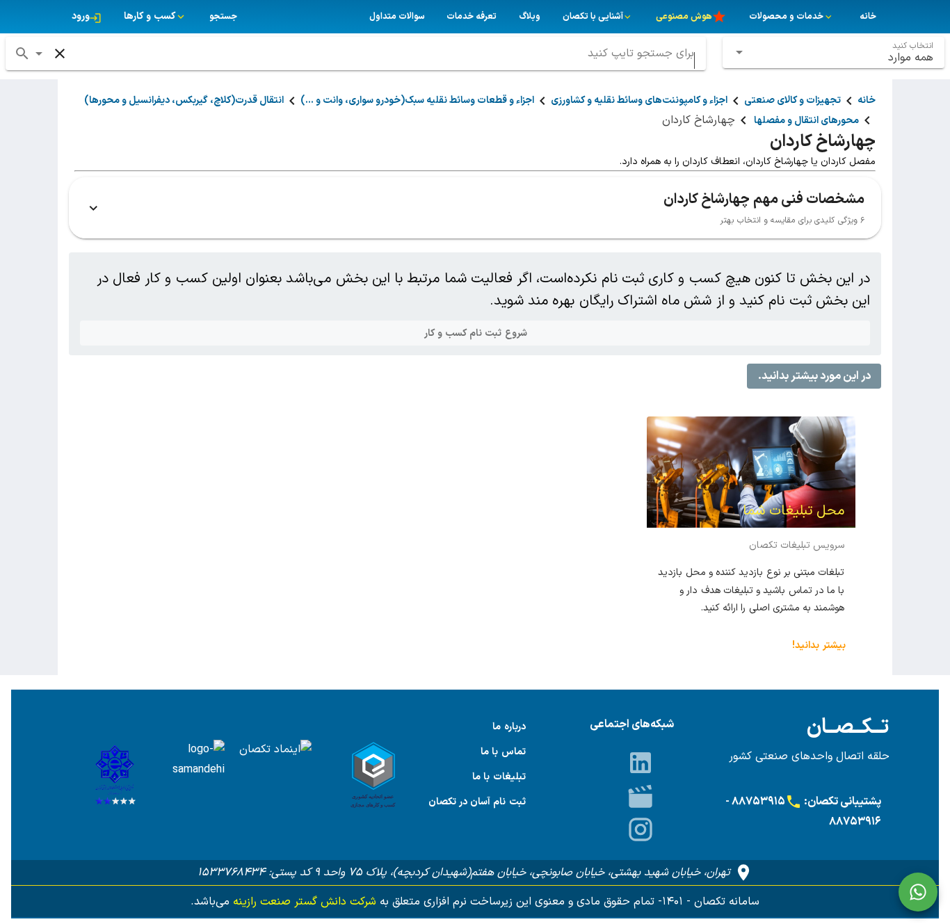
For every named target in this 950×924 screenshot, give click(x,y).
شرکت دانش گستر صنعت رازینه (303, 901)
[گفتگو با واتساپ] (918, 892)
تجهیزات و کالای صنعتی (792, 100)
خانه (867, 100)
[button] (39, 53)
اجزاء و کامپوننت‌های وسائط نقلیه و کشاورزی (639, 100)
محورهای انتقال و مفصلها (805, 120)
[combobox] (834, 52)
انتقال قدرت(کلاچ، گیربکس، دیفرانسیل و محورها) (184, 100)
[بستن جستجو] (60, 53)
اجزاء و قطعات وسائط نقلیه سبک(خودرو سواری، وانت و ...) (417, 100)
